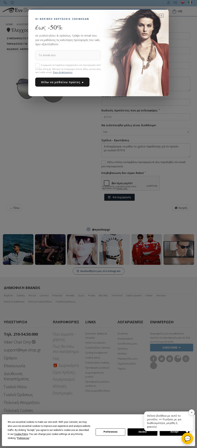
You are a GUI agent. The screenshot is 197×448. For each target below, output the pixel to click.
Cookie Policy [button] (21, 434)
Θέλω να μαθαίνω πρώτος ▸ (62, 82)
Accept (174, 431)
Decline (143, 431)
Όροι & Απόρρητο (63, 72)
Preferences (111, 431)
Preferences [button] (23, 438)
